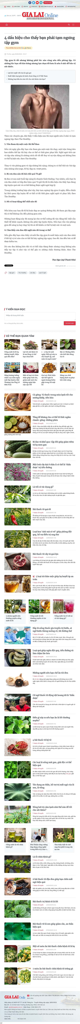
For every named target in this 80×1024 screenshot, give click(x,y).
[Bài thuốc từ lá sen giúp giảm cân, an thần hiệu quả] (17, 931)
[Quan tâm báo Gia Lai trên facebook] (29, 2)
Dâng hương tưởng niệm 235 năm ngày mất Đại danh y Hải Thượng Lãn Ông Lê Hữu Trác (12, 380)
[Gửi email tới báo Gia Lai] (41, 2)
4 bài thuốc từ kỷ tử (42, 740)
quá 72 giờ (42, 273)
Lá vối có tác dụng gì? (43, 487)
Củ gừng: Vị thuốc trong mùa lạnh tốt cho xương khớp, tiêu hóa (53, 396)
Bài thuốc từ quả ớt (42, 509)
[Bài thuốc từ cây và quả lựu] (17, 561)
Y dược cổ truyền (38, 401)
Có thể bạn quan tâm (20, 335)
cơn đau (32, 273)
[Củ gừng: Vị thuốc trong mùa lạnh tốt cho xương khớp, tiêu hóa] (17, 402)
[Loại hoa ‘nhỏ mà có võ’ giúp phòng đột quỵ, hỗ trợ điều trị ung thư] (17, 539)
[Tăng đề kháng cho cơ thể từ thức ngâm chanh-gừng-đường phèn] (17, 424)
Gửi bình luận (70, 323)
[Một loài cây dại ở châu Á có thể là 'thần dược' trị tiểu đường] (17, 472)
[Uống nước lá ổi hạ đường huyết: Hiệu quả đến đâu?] (12, 344)
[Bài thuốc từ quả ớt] (17, 516)
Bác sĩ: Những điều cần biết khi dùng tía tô (67, 354)
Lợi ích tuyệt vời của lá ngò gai (19, 73)
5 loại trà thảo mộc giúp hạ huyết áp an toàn (53, 578)
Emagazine (60, 6)
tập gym (11, 273)
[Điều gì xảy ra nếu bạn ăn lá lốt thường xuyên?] (17, 725)
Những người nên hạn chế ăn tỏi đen (50, 673)
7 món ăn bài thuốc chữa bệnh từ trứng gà (53, 968)
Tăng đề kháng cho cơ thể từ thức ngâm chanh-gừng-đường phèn (52, 418)
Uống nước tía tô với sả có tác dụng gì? (63, 617)
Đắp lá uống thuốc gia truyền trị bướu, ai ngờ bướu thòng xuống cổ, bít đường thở (52, 629)
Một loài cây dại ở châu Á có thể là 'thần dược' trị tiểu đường (52, 466)
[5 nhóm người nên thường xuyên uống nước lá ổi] (15, 606)
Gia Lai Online (14, 997)
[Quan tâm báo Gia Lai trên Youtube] (37, 2)
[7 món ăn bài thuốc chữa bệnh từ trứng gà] (17, 976)
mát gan (68, 773)
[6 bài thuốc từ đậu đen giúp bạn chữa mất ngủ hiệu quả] (17, 886)
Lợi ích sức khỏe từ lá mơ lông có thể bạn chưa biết (30, 354)
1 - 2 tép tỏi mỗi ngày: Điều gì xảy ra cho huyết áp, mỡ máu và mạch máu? (49, 355)
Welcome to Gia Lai (47, 6)
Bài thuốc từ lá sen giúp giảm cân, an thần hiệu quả (53, 925)
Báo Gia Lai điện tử (40, 15)
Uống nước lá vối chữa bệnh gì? (14, 846)
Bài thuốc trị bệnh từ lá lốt (45, 901)
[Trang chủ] (6, 24)
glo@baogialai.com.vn (15, 1007)
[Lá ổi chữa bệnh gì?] (17, 864)
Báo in (26, 6)
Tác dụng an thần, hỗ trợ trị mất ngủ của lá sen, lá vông (53, 786)
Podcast (34, 6)
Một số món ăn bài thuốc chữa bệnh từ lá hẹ (54, 946)
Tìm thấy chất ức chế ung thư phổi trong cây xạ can (63, 847)
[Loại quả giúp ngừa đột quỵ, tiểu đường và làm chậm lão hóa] (17, 658)
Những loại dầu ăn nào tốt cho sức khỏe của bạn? (27, 79)
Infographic (72, 6)
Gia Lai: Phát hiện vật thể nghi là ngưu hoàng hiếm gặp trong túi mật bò (48, 380)
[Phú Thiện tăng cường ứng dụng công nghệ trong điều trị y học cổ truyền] (39, 835)
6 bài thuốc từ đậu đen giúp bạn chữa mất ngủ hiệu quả (53, 880)
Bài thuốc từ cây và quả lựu (45, 554)
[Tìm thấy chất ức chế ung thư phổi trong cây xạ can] (63, 835)
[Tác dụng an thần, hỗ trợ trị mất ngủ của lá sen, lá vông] (17, 792)
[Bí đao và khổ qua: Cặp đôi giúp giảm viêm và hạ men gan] (17, 449)
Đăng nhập (47, 2)
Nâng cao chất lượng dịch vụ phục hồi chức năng (67, 377)
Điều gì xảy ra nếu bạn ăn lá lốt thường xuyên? (51, 719)
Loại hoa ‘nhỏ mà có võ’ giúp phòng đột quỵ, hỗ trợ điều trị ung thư (52, 533)
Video (8, 6)
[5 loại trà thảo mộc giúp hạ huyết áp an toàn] (17, 584)
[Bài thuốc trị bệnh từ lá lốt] (17, 909)
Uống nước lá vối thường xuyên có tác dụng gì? (38, 618)
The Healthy (22, 273)
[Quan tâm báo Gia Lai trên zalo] (33, 2)
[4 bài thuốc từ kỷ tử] (17, 747)
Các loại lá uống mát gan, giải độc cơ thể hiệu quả (52, 763)
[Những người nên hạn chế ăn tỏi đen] (17, 680)
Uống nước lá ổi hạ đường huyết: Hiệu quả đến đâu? (11, 354)
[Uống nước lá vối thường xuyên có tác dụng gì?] (39, 606)
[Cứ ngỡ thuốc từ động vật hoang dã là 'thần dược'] (17, 702)
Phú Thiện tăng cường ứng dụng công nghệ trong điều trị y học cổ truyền (39, 847)
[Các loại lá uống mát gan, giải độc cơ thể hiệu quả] (17, 769)
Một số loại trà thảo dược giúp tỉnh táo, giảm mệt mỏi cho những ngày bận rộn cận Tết (30, 380)
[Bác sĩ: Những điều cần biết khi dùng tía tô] (68, 344)
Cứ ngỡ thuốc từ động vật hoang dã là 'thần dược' (53, 696)
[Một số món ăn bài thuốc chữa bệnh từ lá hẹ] (17, 953)
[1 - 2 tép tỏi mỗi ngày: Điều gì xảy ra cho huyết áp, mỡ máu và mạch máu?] (49, 344)
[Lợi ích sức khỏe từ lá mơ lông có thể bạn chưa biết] (31, 344)
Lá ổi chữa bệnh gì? (42, 857)
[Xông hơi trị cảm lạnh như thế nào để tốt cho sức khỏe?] (17, 814)
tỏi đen (37, 679)
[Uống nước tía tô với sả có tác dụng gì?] (63, 606)
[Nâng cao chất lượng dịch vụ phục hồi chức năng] (68, 367)
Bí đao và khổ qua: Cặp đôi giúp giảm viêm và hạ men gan (53, 443)
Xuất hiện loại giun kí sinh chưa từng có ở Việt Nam (28, 76)
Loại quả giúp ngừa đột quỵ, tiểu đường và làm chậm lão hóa (53, 652)
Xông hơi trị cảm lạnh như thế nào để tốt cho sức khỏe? (52, 808)
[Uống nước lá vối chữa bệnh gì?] (15, 835)
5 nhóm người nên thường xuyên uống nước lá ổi (13, 618)
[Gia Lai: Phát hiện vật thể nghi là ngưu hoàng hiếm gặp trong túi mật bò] (49, 367)
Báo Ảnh (17, 6)
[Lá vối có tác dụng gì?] (17, 494)
